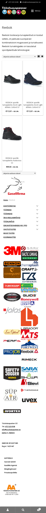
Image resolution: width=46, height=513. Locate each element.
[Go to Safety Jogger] (12, 373)
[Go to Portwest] (29, 344)
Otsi (23, 510)
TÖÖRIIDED (7, 210)
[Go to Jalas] (12, 310)
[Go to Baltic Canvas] (29, 256)
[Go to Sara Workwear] (29, 369)
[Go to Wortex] (12, 411)
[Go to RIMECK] (29, 359)
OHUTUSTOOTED (9, 229)
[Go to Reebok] (29, 351)
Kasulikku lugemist (10, 465)
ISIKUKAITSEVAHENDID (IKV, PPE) (15, 225)
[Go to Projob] (12, 351)
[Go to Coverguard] (12, 272)
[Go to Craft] (29, 269)
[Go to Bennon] (12, 264)
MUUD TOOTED (9, 233)
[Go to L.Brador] (29, 318)
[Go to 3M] (12, 250)
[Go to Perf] (12, 341)
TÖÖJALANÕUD (8, 221)
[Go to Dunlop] (12, 285)
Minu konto (7, 510)
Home (5, 200)
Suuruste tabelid (10, 462)
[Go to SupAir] (12, 395)
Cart (35, 508)
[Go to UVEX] (29, 400)
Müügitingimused (10, 469)
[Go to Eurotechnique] (29, 289)
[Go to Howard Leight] (29, 304)
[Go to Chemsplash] (29, 264)
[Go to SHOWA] (29, 376)
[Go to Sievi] (29, 384)
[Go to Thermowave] (29, 390)
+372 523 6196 (13, 2)
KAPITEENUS (8, 458)
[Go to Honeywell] (29, 299)
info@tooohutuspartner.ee (31, 2)
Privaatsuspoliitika (10, 473)
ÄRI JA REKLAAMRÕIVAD (11, 218)
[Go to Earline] (29, 285)
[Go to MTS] (29, 334)
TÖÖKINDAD (7, 214)
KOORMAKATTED (9, 237)
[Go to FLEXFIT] (12, 297)
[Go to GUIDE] (29, 295)
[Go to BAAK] (29, 248)
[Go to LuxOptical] (12, 332)
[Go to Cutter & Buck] (29, 277)
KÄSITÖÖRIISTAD (9, 206)
